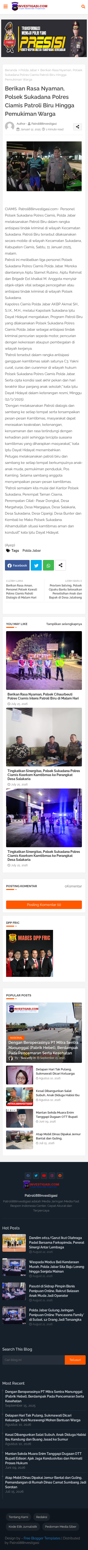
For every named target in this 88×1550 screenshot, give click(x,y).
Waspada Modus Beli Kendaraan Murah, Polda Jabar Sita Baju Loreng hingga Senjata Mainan (56, 1266)
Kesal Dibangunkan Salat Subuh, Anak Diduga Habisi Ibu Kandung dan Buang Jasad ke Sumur (58, 1097)
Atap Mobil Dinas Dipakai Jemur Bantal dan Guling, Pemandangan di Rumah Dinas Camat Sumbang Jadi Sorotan (58, 1140)
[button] (83, 6)
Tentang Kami (18, 1517)
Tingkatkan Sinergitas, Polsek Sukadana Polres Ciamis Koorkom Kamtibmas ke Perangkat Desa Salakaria (44, 775)
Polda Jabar (28, 70)
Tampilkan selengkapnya (64, 624)
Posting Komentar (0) (44, 905)
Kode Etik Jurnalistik (23, 1526)
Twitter (36, 565)
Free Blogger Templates (42, 1538)
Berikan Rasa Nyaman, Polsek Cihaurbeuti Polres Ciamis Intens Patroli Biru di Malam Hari (43, 696)
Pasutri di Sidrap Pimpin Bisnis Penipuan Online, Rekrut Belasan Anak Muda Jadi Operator (54, 1290)
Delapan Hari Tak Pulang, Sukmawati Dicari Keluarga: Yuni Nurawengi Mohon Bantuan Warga (55, 1076)
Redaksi (41, 1517)
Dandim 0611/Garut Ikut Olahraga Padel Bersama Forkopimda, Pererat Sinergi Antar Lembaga (56, 1242)
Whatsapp (48, 565)
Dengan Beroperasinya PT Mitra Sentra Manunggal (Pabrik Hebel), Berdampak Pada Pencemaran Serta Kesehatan (44, 1396)
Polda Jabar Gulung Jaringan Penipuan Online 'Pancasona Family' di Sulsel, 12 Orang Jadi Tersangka (56, 1314)
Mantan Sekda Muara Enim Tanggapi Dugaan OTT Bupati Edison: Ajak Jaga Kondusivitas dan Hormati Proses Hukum (57, 1119)
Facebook (20, 565)
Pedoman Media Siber (61, 1526)
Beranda (11, 70)
